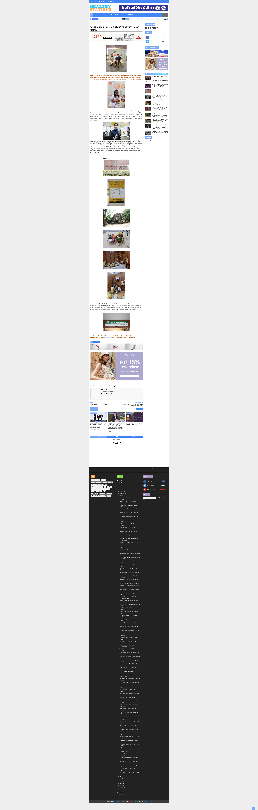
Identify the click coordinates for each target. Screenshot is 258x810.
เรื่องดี (109, 495)
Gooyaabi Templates (148, 801)
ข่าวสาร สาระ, (104, 33)
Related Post (94, 409)
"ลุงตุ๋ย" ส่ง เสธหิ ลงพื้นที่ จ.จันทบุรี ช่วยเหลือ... (129, 747)
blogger (98, 436)
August (121, 495)
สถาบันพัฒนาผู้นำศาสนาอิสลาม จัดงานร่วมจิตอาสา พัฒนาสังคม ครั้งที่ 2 (160, 132)
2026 (120, 480)
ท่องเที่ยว (109, 486)
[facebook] (97, 2)
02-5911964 (107, 338)
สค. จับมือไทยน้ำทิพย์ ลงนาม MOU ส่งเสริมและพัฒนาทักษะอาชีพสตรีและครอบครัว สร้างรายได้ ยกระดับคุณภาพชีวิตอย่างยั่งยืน (134, 19)
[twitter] (99, 2)
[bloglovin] (104, 2)
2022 (120, 794)
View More (140, 408)
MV (105, 486)
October (122, 491)
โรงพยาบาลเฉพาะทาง (97, 491)
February (122, 787)
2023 (120, 792)
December (122, 486)
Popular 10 (149, 73)
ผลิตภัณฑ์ (99, 484)
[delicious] (116, 2)
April (121, 783)
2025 (120, 482)
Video (104, 491)
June (121, 778)
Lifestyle (103, 480)
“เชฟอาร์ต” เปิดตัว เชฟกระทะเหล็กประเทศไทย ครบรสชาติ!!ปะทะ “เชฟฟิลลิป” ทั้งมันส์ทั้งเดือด (160, 85)
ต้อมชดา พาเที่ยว (98, 14)
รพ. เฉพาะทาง (149, 14)
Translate (148, 499)
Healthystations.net (117, 801)
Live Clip (104, 495)
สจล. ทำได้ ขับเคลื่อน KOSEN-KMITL (127, 715)
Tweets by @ (148, 140)
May (121, 781)
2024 (120, 484)
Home (91, 24)
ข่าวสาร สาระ (123, 14)
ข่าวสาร (102, 482)
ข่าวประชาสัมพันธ (103, 493)
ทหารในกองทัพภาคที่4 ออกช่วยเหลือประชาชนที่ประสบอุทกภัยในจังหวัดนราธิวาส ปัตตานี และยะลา (159, 115)
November (122, 489)
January (121, 790)
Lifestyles (130, 14)
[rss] (109, 2)
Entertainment (167, 18)
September (122, 493)
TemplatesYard (133, 801)
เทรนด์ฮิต (142, 14)
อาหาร (136, 14)
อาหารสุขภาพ (95, 489)
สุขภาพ (101, 486)
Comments (164, 73)
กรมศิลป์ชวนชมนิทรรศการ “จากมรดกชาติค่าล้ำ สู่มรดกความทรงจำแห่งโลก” (134, 425)
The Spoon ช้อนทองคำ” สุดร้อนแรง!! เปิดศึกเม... (129, 583)
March (121, 785)
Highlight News (157, 74)
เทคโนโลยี (102, 489)
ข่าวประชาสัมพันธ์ (107, 14)
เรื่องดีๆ (93, 484)
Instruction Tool (96, 495)
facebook (134, 436)
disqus (116, 436)
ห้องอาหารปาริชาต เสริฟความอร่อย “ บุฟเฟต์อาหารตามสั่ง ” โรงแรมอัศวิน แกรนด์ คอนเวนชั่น (160, 120)
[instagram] (113, 2)
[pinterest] (102, 2)
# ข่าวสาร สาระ (96, 341)
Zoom (110, 493)
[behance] (111, 2)
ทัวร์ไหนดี (115, 14)
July (121, 776)
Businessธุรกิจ (111, 413)
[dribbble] (106, 2)
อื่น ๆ (155, 14)
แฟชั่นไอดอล (95, 493)
